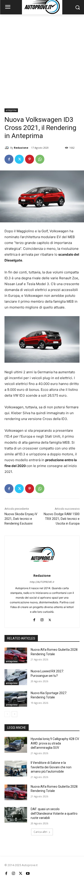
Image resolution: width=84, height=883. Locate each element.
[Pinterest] (29, 159)
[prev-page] (7, 714)
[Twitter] (19, 159)
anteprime (11, 110)
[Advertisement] (42, 59)
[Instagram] (42, 619)
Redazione (21, 147)
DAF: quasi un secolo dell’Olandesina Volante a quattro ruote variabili (54, 813)
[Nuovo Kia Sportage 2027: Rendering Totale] (15, 699)
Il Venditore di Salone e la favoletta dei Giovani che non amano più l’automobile (51, 767)
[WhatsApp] (39, 159)
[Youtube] (28, 873)
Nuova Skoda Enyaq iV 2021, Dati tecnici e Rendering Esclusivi (20, 518)
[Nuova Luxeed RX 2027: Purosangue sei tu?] (15, 677)
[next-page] (14, 714)
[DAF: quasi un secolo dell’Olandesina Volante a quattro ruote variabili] (15, 815)
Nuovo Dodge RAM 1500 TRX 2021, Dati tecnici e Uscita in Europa (62, 518)
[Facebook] (8, 159)
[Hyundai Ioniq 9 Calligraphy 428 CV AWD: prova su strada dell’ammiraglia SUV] (15, 745)
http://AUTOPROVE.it (42, 581)
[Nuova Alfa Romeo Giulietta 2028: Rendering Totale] (15, 655)
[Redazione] (7, 147)
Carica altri (40, 832)
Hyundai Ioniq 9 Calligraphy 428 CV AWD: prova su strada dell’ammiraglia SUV (55, 743)
